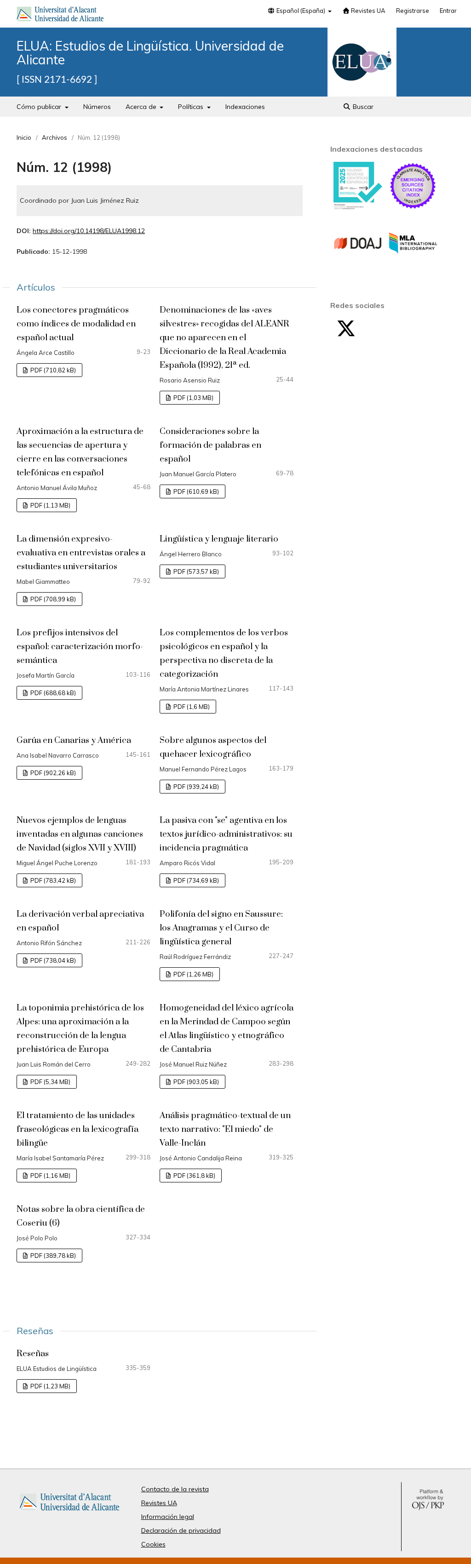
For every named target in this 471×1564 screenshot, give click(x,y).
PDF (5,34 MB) (49, 1081)
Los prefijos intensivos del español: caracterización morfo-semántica (80, 647)
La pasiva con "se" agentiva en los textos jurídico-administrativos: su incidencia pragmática (226, 834)
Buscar (362, 107)
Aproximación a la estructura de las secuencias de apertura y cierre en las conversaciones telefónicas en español (80, 452)
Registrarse (412, 10)
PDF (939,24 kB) (195, 786)
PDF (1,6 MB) (191, 706)
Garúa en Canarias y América (74, 740)
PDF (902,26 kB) (52, 772)
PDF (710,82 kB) (52, 370)
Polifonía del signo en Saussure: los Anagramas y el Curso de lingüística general (221, 928)
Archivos (54, 137)
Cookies (153, 1544)
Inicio (24, 137)
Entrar (448, 10)
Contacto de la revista (175, 1489)
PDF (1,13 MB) (49, 505)
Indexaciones (245, 107)
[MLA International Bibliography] (413, 265)
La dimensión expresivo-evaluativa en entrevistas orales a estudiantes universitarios (81, 553)
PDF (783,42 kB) (52, 880)
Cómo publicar (40, 107)
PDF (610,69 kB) (195, 491)
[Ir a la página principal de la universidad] (60, 16)
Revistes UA (367, 10)
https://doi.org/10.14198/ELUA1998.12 (89, 231)
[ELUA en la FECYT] (357, 207)
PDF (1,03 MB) (192, 397)
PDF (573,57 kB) (195, 571)
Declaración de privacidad (181, 1530)
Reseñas (33, 1353)
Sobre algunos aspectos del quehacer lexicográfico (213, 747)
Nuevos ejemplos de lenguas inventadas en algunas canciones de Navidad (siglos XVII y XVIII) (80, 834)
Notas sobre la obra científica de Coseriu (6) (81, 1216)
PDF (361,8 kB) (193, 1175)
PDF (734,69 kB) (195, 880)
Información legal (167, 1517)
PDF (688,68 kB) (52, 692)
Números (97, 107)
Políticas (191, 107)
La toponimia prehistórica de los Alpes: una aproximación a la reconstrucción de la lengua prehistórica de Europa (80, 1029)
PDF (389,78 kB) (52, 1255)
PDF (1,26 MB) (192, 974)
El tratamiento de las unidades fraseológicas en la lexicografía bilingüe (77, 1129)
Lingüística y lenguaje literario (219, 539)
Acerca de (142, 107)
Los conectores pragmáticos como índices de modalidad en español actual (76, 324)
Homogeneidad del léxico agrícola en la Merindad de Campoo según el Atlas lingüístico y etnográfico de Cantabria (226, 1029)
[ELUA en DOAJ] (357, 265)
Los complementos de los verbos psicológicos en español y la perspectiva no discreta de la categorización (224, 653)
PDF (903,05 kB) (195, 1081)
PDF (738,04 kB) (52, 960)
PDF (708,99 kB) (52, 599)
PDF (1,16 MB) (49, 1175)
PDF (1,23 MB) (49, 1386)
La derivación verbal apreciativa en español (80, 921)
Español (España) (301, 10)
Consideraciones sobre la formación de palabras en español (210, 445)
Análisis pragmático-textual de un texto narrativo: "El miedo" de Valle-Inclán (225, 1129)
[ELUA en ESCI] (413, 208)
